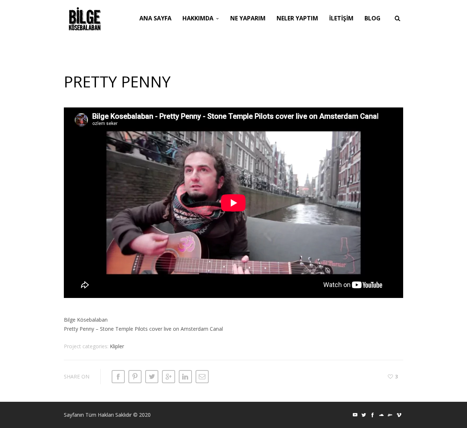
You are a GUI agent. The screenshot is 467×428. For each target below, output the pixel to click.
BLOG (372, 18)
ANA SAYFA (155, 18)
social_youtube (355, 415)
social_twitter (363, 415)
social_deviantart (390, 415)
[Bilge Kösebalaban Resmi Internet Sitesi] (85, 19)
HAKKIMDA (197, 18)
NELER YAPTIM (297, 18)
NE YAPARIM (248, 18)
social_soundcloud (381, 415)
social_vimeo (398, 415)
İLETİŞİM (341, 18)
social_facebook (372, 415)
